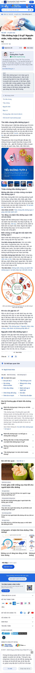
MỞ (31, 2)
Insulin (16, 133)
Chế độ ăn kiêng (6, 505)
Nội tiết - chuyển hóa (15, 14)
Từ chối (10, 668)
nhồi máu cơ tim (6, 259)
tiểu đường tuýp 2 (21, 374)
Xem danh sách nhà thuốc (17, 579)
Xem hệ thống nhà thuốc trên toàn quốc (18, 575)
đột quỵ (13, 224)
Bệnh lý (6, 14)
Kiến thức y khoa (6, 482)
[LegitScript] (9, 637)
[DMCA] (18, 633)
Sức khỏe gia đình (6, 513)
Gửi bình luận (8, 567)
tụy (2, 135)
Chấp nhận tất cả (25, 668)
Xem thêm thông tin (7, 68)
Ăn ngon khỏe (5, 491)
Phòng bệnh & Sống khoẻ (8, 498)
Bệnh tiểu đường (11, 374)
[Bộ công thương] (5, 633)
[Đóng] (2, 2)
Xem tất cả (20, 461)
